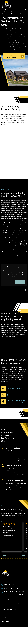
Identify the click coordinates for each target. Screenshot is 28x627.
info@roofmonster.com (14, 388)
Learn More (20, 282)
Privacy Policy (5, 621)
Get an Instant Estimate (10, 342)
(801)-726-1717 (12, 395)
